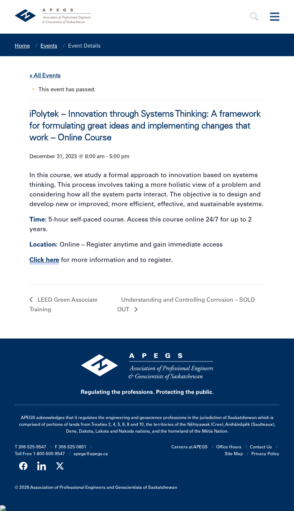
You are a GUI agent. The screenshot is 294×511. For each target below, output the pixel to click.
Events (49, 45)
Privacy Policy (265, 453)
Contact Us (261, 446)
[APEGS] (107, 16)
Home (22, 45)
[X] (59, 466)
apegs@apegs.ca (91, 453)
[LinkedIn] (41, 466)
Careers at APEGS (189, 446)
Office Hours (228, 446)
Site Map (234, 453)
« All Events (45, 75)
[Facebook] (23, 466)
